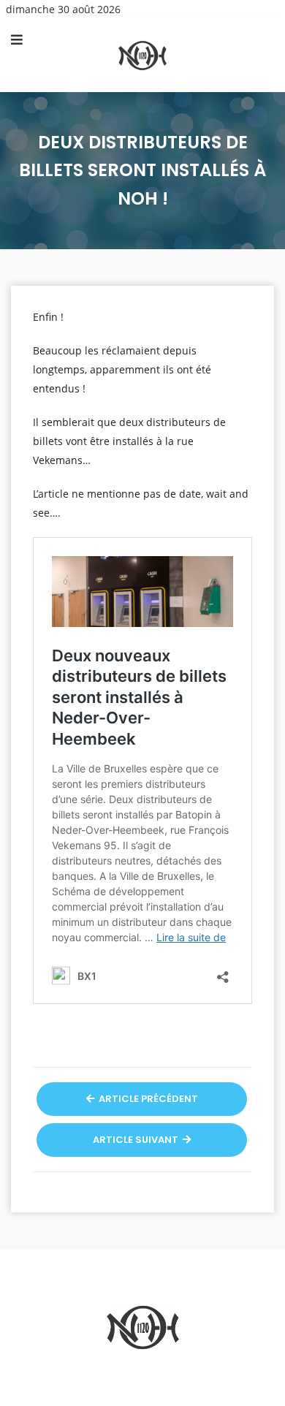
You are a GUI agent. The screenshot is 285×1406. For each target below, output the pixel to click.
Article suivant (136, 1140)
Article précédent (147, 1099)
